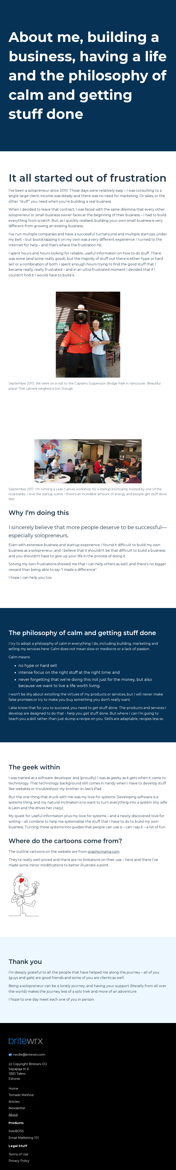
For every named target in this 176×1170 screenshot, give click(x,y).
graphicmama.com (103, 852)
